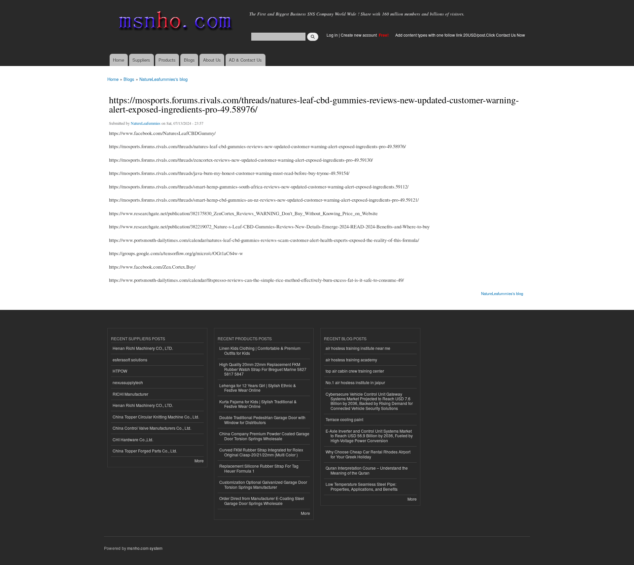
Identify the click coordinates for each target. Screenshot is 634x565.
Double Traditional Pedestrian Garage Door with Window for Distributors (262, 420)
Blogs (189, 60)
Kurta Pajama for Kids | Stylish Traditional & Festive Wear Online (258, 404)
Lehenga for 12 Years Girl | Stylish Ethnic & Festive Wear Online (257, 387)
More (199, 460)
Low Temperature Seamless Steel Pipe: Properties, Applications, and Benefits (362, 486)
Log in (332, 35)
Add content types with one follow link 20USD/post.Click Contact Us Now (460, 35)
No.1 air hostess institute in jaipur (355, 382)
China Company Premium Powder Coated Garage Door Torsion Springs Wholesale (264, 436)
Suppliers (141, 60)
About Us (212, 60)
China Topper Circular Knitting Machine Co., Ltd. (156, 416)
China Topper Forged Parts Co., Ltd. (145, 450)
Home (118, 60)
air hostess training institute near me (358, 348)
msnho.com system (144, 548)
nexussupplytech (128, 382)
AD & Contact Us (245, 60)
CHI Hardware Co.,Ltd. (133, 439)
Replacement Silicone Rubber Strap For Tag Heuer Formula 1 (259, 468)
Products (167, 60)
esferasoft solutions (130, 359)
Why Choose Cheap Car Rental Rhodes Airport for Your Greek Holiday (368, 454)
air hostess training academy (351, 359)
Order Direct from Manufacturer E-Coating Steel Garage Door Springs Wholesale (261, 500)
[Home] (174, 22)
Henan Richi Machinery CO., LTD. (143, 348)
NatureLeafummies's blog (163, 79)
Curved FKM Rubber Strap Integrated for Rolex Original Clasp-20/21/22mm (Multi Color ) (261, 452)
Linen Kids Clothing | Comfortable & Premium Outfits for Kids (259, 350)
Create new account (359, 35)
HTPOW (120, 371)
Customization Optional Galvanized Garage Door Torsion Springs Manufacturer (263, 484)
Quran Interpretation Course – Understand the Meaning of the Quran (367, 470)
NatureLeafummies (145, 123)
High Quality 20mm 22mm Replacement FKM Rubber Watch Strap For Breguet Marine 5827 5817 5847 (262, 369)
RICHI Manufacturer (130, 394)
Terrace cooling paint (344, 419)
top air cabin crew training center (355, 371)
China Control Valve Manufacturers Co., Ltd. (152, 428)
